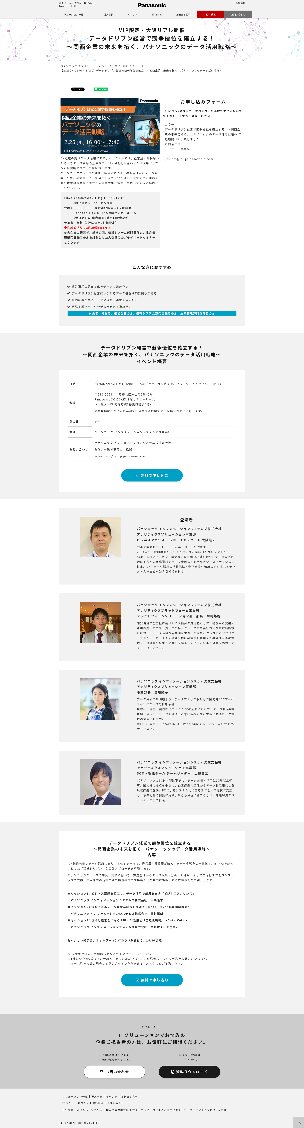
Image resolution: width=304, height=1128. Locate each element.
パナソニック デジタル (75, 66)
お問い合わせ (238, 14)
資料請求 (211, 14)
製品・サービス (67, 6)
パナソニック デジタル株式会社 (76, 3)
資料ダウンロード (192, 1071)
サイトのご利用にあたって (170, 1110)
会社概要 (68, 1110)
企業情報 (240, 3)
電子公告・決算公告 (90, 1110)
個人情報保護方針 (117, 1110)
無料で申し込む (155, 475)
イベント (133, 14)
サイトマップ (140, 1110)
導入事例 (108, 14)
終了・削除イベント (127, 66)
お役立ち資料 (183, 14)
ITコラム (157, 14)
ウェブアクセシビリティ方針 (208, 1110)
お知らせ (83, 1103)
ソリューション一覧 (72, 14)
